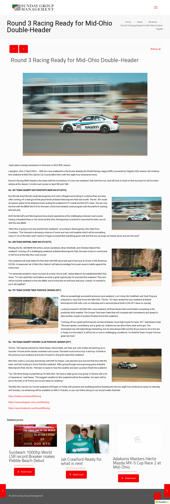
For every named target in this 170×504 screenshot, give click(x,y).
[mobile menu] (156, 7)
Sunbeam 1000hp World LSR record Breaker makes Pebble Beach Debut (32, 456)
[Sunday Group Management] (33, 7)
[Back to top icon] (157, 496)
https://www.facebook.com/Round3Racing (29, 408)
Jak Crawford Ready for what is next (81, 461)
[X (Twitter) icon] (149, 495)
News (140, 22)
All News (153, 22)
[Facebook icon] (146, 495)
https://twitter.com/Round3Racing (24, 396)
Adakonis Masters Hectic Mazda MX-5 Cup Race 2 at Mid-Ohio (137, 463)
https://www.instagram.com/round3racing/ (29, 402)
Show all (156, 49)
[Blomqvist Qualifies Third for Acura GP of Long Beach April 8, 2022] (167, 490)
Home (128, 22)
